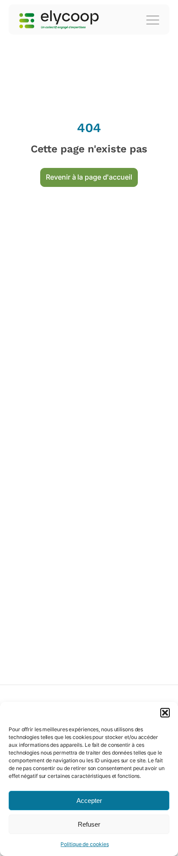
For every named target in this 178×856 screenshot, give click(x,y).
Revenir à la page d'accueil (89, 177)
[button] (165, 712)
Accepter (89, 800)
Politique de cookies (84, 844)
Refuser (89, 824)
